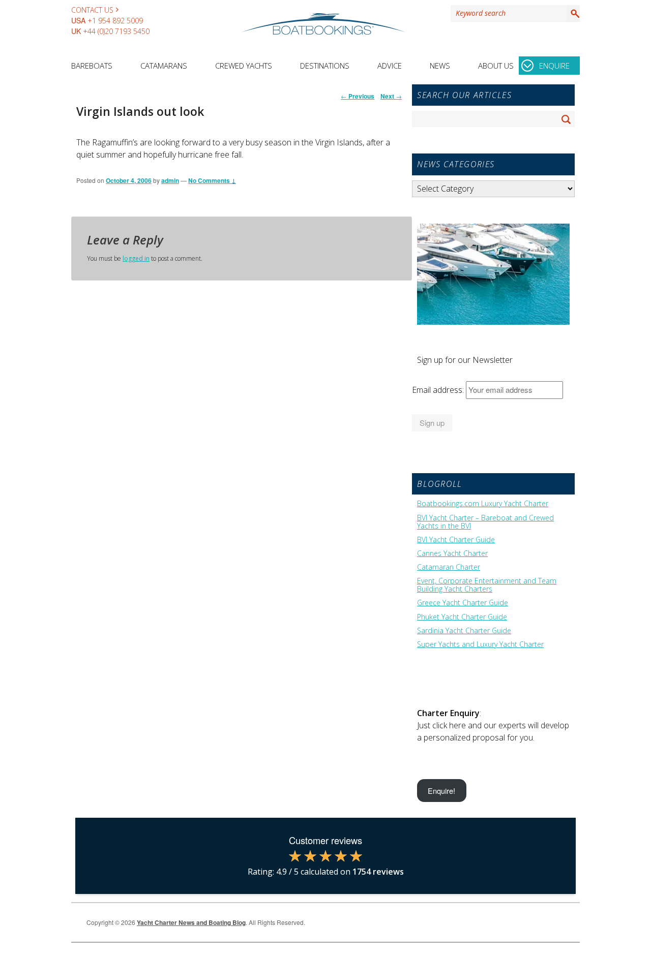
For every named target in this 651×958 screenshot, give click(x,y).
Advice (389, 65)
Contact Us (92, 10)
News (440, 65)
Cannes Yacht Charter (452, 553)
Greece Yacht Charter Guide (462, 603)
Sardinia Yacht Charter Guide (464, 631)
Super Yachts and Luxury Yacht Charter (480, 644)
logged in (136, 258)
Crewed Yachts (243, 65)
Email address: (439, 389)
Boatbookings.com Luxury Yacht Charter (482, 504)
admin (170, 180)
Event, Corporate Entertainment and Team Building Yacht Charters (486, 585)
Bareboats (91, 65)
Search (573, 13)
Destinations (324, 65)
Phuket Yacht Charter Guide (462, 617)
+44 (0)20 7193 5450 (116, 31)
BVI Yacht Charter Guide (456, 540)
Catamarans (163, 65)
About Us (496, 65)
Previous (357, 96)
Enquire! (441, 790)
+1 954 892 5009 (115, 20)
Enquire (554, 65)
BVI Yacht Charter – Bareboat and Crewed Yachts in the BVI (485, 522)
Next (391, 96)
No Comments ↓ (212, 180)
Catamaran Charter (448, 567)
